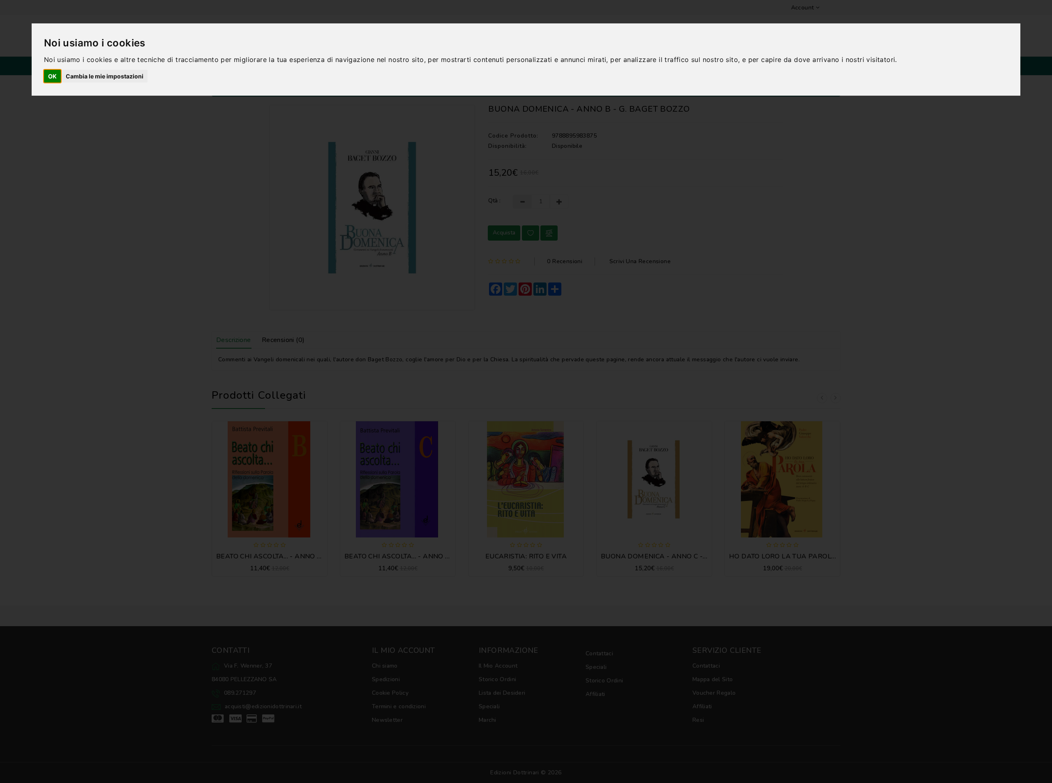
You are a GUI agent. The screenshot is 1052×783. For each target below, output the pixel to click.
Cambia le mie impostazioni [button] (104, 76)
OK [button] (52, 76)
